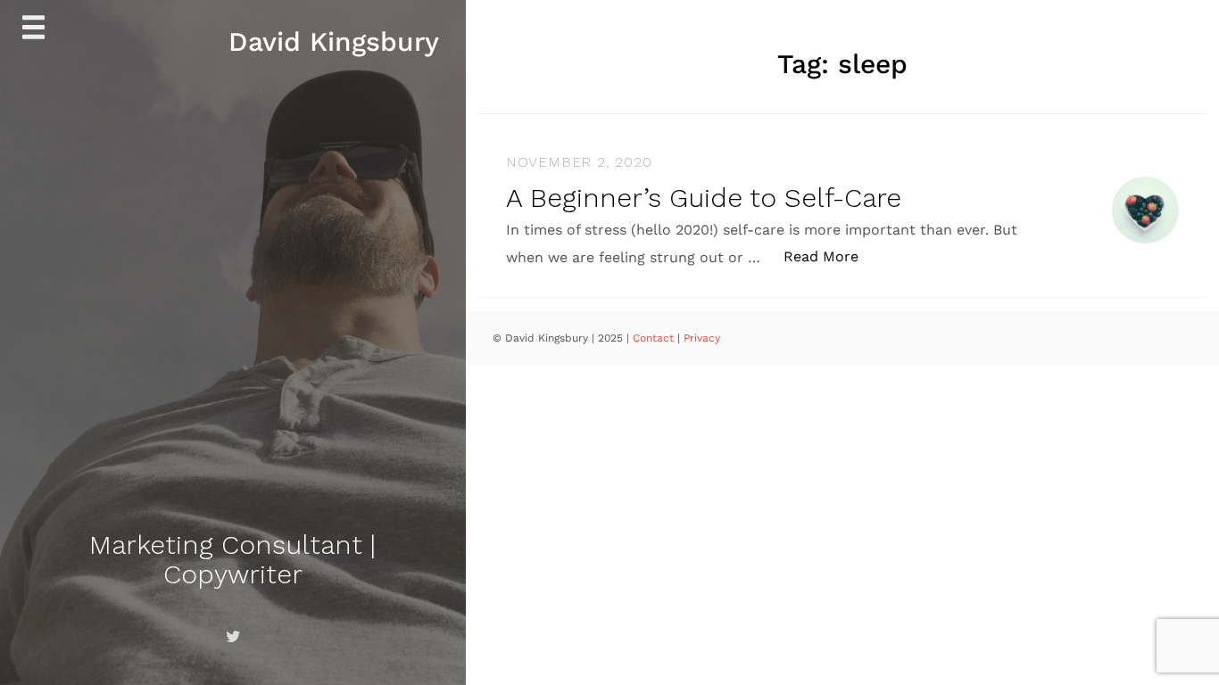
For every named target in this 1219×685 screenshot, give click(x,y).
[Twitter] (233, 637)
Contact (655, 338)
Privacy (702, 338)
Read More (830, 256)
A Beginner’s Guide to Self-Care (703, 197)
